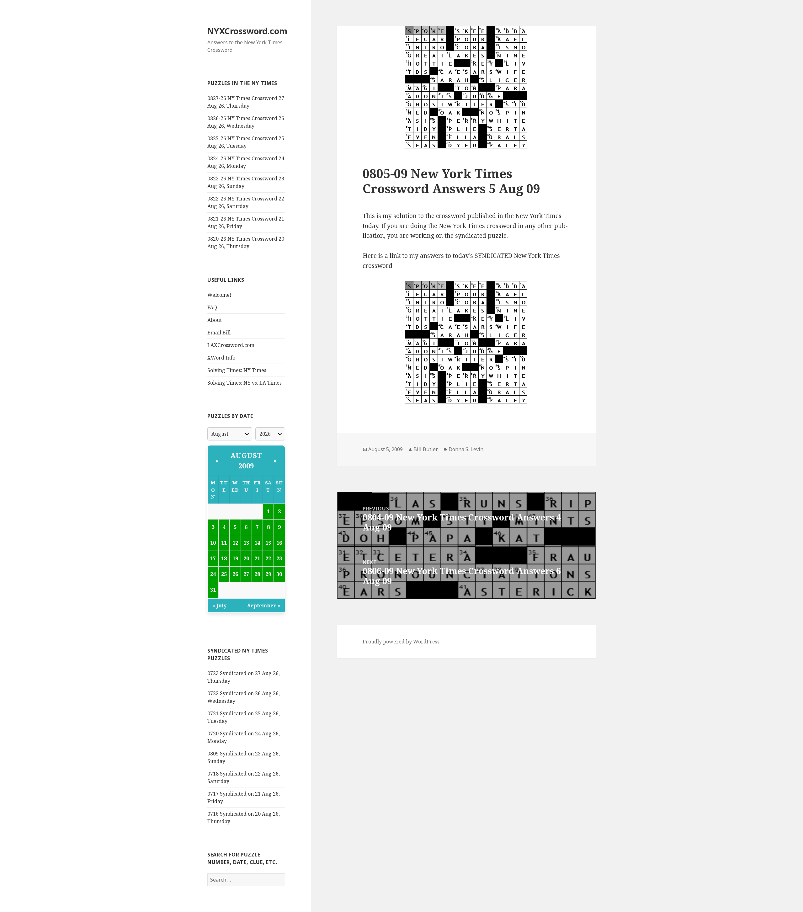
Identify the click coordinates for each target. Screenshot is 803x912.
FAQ (212, 307)
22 (268, 558)
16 (279, 542)
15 (268, 542)
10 (213, 542)
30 (279, 574)
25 (224, 574)
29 (268, 574)
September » (263, 605)
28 (257, 574)
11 (224, 542)
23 (279, 558)
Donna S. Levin (466, 449)
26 (235, 574)
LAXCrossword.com (230, 345)
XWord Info (221, 357)
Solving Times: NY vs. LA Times (244, 382)
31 (213, 589)
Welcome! (219, 294)
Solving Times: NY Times (236, 370)
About (214, 320)
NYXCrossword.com (247, 31)
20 (246, 558)
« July (219, 605)
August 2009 (246, 460)
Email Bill (219, 332)
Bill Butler (425, 449)
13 (246, 542)
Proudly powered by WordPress (401, 641)
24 (213, 574)
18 (224, 558)
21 (257, 558)
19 (235, 558)
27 (246, 574)
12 (235, 542)
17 (213, 558)
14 (257, 542)
